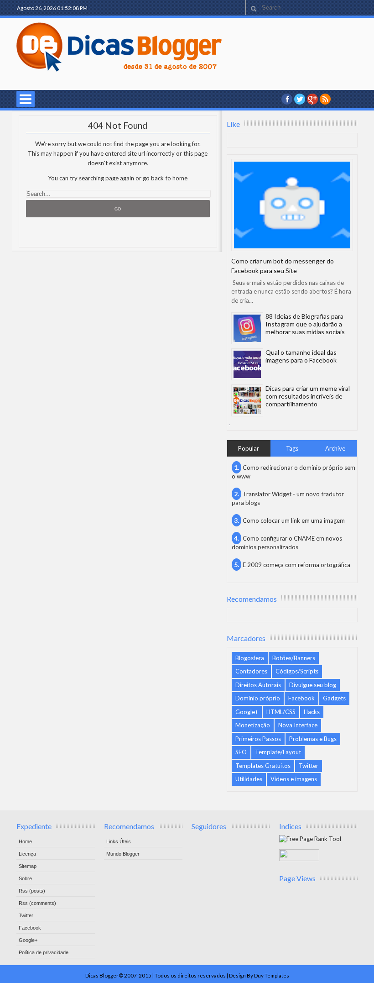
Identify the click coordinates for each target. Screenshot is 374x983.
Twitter (308, 765)
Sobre (25, 878)
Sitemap (27, 866)
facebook (286, 99)
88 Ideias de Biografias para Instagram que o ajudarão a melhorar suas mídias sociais (305, 324)
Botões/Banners (293, 658)
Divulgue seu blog (312, 685)
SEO (241, 752)
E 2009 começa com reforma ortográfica (296, 564)
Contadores (251, 671)
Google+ (312, 99)
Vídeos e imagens (293, 779)
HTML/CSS (281, 711)
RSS (325, 99)
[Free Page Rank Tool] (310, 838)
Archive (335, 448)
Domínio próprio (257, 698)
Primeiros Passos (258, 738)
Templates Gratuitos (263, 765)
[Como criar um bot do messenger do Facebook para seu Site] (292, 205)
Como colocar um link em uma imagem (294, 520)
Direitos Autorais (258, 685)
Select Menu (25, 99)
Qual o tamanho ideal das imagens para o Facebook (301, 356)
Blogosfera (249, 658)
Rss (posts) (32, 891)
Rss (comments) (37, 903)
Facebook (301, 698)
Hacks (312, 711)
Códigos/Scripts (296, 671)
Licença (27, 854)
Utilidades (248, 779)
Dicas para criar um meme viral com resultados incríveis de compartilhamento (307, 396)
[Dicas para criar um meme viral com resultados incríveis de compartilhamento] (247, 400)
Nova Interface (297, 725)
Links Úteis (118, 841)
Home (25, 841)
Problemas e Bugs (313, 738)
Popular (248, 448)
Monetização (252, 725)
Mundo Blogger (123, 854)
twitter (299, 99)
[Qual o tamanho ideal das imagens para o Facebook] (247, 364)
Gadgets (334, 698)
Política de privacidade (43, 952)
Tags (292, 448)
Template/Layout (278, 752)
